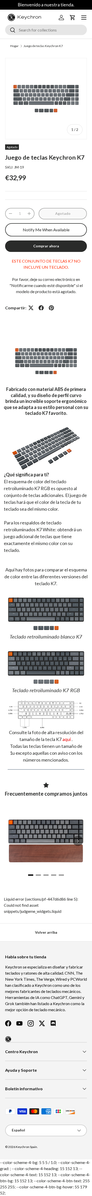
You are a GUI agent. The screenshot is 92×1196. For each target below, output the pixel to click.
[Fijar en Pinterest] (51, 308)
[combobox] (46, 30)
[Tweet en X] (31, 308)
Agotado (63, 213)
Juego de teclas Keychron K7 (43, 46)
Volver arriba (46, 932)
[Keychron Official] (8, 1039)
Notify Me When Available (46, 229)
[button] (72, 17)
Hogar (14, 46)
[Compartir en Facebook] (41, 308)
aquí (66, 739)
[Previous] (14, 841)
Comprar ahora (46, 246)
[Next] (78, 841)
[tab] (30, 875)
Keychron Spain (26, 1147)
